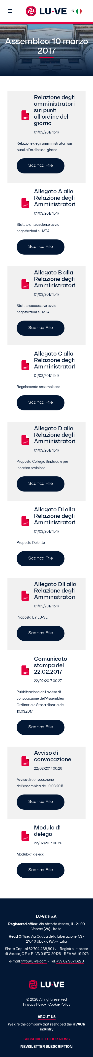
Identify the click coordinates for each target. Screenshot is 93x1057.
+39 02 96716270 (70, 961)
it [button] (72, 11)
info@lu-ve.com (34, 961)
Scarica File (40, 166)
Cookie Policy (59, 1005)
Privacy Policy (34, 1005)
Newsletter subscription (46, 1047)
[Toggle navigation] (9, 11)
